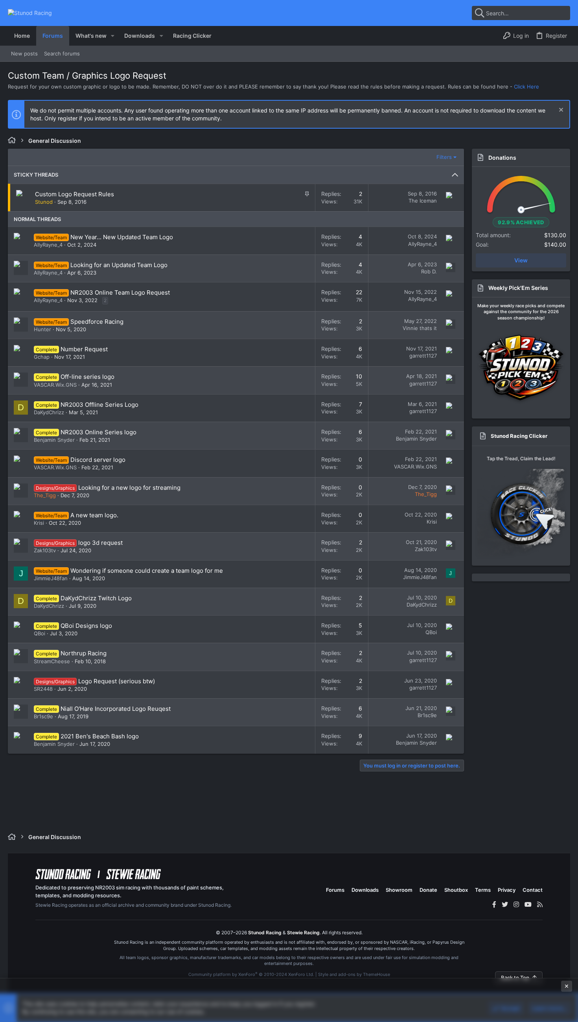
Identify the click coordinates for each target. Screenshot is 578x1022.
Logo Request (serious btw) (116, 681)
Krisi (39, 523)
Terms (483, 890)
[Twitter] (505, 904)
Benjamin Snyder (54, 440)
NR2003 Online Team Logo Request (120, 292)
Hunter (42, 329)
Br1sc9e (43, 716)
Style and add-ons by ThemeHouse (354, 974)
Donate (428, 890)
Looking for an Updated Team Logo (119, 265)
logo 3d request (100, 542)
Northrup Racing (84, 653)
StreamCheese (52, 661)
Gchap (42, 357)
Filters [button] (444, 157)
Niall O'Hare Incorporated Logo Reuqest (116, 708)
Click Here (526, 86)
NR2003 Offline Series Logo (99, 404)
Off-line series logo (87, 376)
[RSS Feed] (540, 904)
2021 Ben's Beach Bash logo (100, 736)
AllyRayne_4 (48, 245)
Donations (502, 157)
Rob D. (429, 271)
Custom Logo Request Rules (74, 194)
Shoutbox (456, 890)
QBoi (39, 633)
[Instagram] (516, 904)
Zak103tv (45, 550)
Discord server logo (97, 459)
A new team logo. (94, 515)
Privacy (506, 890)
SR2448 (43, 689)
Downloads (365, 890)
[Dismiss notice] (560, 111)
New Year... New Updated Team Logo (121, 237)
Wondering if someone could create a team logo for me (146, 570)
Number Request (84, 349)
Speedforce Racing (96, 321)
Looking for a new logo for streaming (129, 487)
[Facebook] (494, 904)
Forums (335, 890)
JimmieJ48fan (51, 578)
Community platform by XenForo (251, 974)
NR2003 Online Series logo (98, 432)
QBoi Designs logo (86, 625)
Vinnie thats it (420, 328)
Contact (533, 890)
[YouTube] (528, 904)
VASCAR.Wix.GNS (55, 385)
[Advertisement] (289, 999)
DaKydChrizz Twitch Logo (96, 598)
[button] (112, 36)
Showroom (399, 890)
